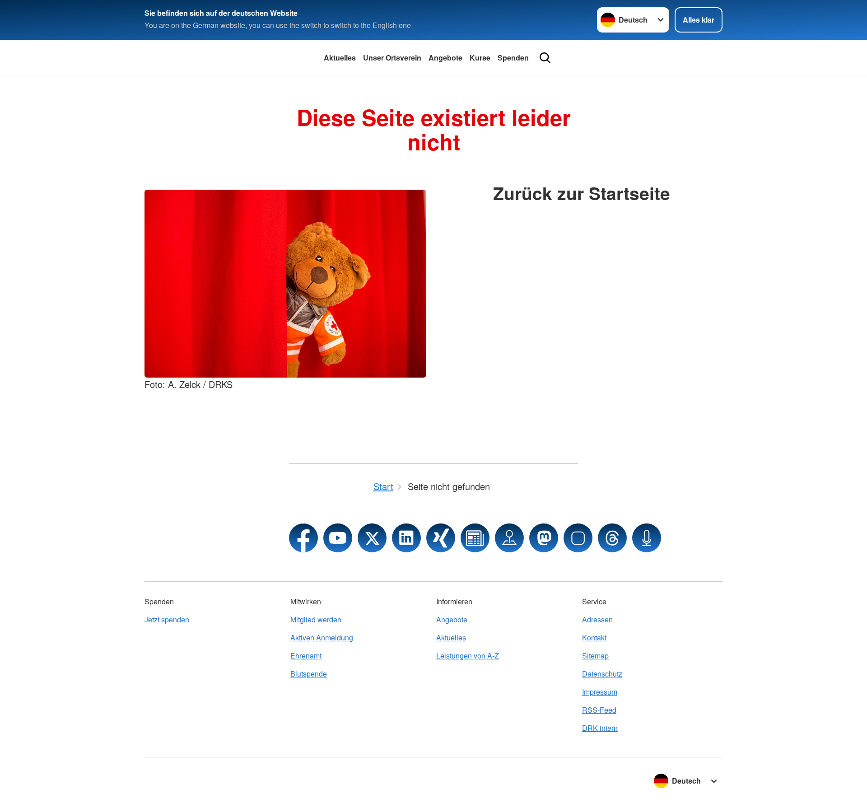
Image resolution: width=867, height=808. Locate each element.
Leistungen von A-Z (467, 655)
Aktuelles (340, 57)
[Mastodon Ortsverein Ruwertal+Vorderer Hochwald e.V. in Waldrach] (543, 537)
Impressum (599, 692)
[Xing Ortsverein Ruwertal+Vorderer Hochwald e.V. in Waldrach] (440, 537)
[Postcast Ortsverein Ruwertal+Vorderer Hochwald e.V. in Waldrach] (646, 537)
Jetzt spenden (166, 619)
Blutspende (308, 673)
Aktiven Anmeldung (321, 637)
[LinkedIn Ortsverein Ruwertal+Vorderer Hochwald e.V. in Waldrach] (406, 537)
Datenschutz (602, 673)
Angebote (445, 57)
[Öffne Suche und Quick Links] (545, 58)
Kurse (480, 57)
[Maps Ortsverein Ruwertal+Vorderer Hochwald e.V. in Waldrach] (509, 537)
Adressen (597, 619)
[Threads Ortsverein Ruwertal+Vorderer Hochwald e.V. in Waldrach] (612, 537)
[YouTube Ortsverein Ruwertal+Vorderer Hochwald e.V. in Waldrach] (337, 537)
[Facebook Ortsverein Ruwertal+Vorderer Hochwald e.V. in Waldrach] (303, 537)
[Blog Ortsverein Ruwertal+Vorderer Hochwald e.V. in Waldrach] (475, 537)
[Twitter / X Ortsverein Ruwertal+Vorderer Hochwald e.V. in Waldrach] (372, 537)
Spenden (513, 57)
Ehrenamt (306, 655)
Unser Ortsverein (392, 57)
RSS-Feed (599, 710)
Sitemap (595, 655)
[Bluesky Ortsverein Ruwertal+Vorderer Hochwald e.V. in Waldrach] (578, 537)
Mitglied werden (315, 619)
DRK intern (600, 728)
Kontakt (594, 637)
